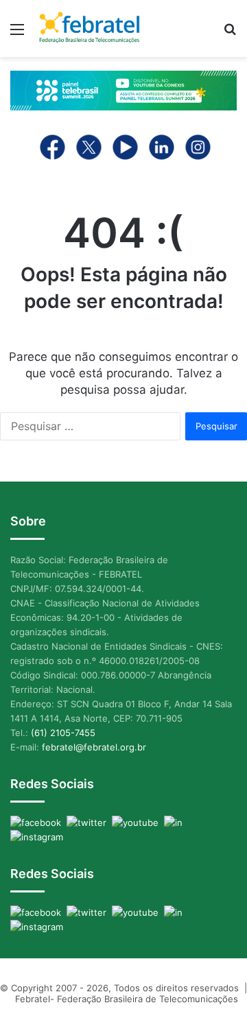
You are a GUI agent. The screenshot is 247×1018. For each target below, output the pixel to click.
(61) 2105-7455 (63, 732)
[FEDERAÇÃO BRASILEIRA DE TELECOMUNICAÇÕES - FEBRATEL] (89, 28)
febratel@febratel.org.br (94, 747)
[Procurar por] (230, 34)
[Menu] (17, 34)
